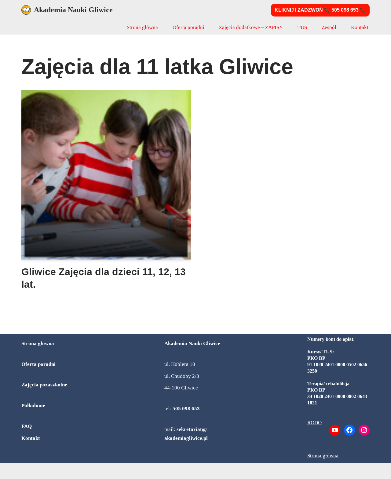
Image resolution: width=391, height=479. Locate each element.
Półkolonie (33, 405)
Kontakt (359, 27)
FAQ (26, 426)
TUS (302, 27)
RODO (314, 423)
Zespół (329, 27)
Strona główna (142, 27)
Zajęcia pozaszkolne (44, 385)
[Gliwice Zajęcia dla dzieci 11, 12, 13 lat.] (106, 175)
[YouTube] (334, 430)
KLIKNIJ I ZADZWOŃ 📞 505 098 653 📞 (320, 10)
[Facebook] (349, 430)
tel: (182, 408)
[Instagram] (364, 430)
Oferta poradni (188, 27)
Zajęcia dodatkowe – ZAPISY (251, 27)
